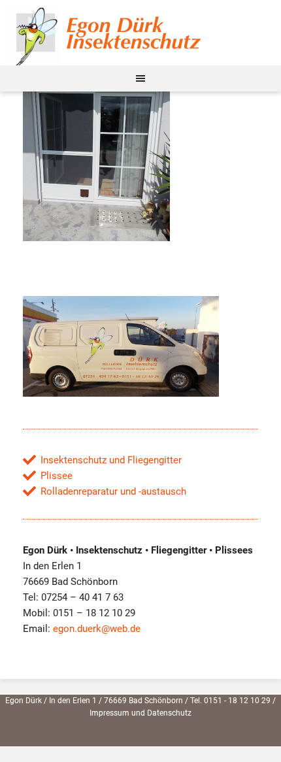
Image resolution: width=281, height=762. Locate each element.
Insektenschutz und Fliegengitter (111, 460)
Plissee (57, 476)
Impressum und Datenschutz (140, 713)
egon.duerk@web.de (96, 629)
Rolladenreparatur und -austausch (113, 491)
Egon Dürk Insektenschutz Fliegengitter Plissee (140, 32)
